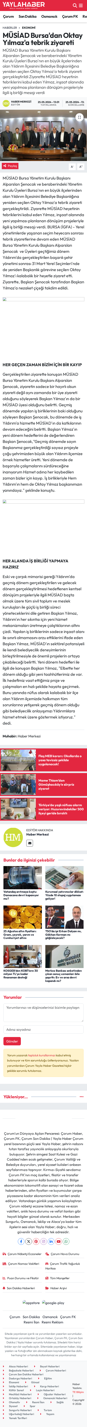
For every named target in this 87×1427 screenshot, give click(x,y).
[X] (28, 1241)
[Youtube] (58, 1241)
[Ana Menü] (81, 5)
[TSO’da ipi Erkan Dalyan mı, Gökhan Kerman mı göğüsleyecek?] (64, 916)
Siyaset (13, 1406)
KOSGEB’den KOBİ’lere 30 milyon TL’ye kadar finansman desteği (20, 974)
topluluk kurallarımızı (42, 1055)
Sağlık (60, 1402)
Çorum (8, 16)
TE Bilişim (78, 1392)
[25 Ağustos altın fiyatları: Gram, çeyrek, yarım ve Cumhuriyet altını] (22, 916)
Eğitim (48, 1378)
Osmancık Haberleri (55, 1398)
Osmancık (49, 16)
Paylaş (12, 166)
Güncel (35, 1382)
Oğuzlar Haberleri (54, 1394)
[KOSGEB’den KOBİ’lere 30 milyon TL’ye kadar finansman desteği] (22, 956)
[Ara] (75, 5)
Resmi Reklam (52, 1322)
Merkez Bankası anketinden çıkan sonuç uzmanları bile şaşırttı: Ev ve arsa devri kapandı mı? (63, 976)
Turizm (47, 1410)
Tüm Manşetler (60, 1278)
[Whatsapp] (66, 1241)
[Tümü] (82, 1097)
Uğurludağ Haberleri (21, 1414)
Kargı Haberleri (49, 1386)
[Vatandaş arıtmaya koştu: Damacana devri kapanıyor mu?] (22, 877)
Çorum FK (70, 16)
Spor (32, 1406)
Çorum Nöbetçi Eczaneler (24, 1254)
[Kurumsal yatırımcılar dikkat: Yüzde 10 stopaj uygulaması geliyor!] (64, 877)
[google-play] (53, 1303)
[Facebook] (21, 1241)
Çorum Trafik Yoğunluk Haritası (62, 1266)
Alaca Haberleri (18, 1366)
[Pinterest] (36, 1241)
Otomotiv (14, 1402)
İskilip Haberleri (18, 1386)
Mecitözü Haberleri (20, 1394)
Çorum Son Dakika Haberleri (25, 1374)
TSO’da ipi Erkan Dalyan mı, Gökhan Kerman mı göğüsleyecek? (63, 934)
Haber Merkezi (37, 834)
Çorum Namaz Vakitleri (23, 1264)
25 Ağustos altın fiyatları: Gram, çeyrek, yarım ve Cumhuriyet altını (19, 934)
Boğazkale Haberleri (21, 1370)
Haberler (10, 28)
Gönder (12, 1041)
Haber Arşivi (58, 1288)
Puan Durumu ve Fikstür (23, 1278)
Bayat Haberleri (49, 1366)
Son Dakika (28, 16)
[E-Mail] (29, 843)
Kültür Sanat (16, 1390)
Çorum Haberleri (55, 1370)
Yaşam (50, 1414)
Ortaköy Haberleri (19, 1398)
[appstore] (31, 1303)
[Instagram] (43, 1241)
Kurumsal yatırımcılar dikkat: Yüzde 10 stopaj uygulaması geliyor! (64, 895)
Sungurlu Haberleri (20, 1410)
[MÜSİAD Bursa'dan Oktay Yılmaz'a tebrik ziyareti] (43, 135)
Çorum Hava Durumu (65, 1254)
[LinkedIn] (51, 1241)
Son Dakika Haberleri (21, 1288)
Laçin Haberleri (44, 1390)
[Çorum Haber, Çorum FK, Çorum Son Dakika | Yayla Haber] (24, 5)
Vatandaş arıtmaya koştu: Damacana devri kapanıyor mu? (21, 895)
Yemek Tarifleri (17, 1418)
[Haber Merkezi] (13, 837)
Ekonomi (28, 28)
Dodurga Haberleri (20, 1378)
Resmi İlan (31, 1322)
